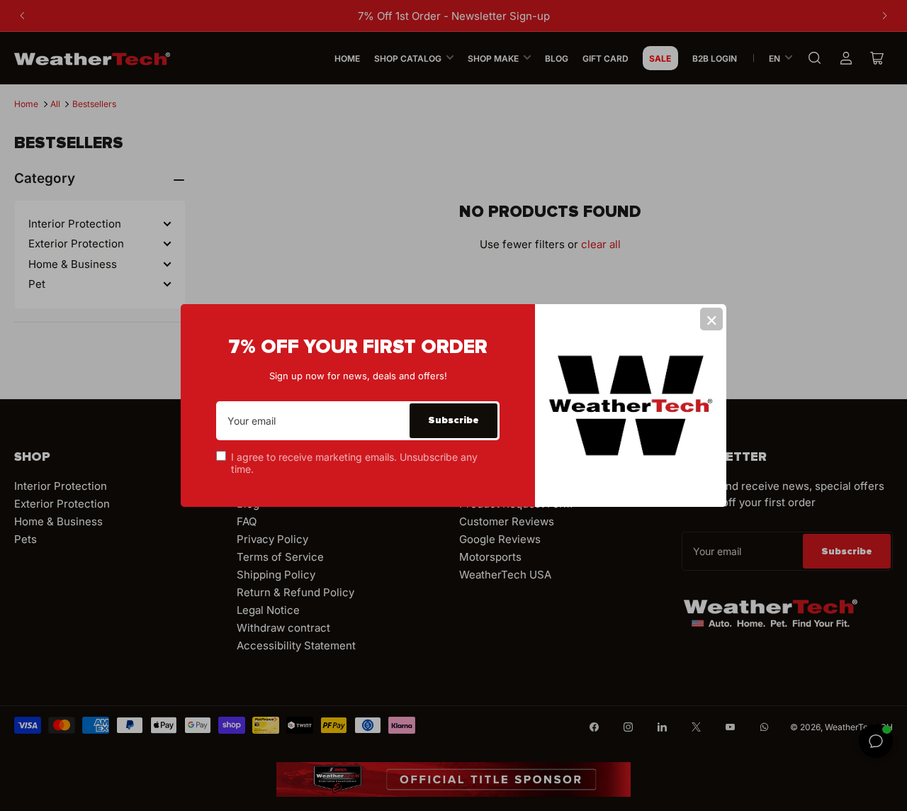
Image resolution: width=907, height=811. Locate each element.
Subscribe (453, 420)
